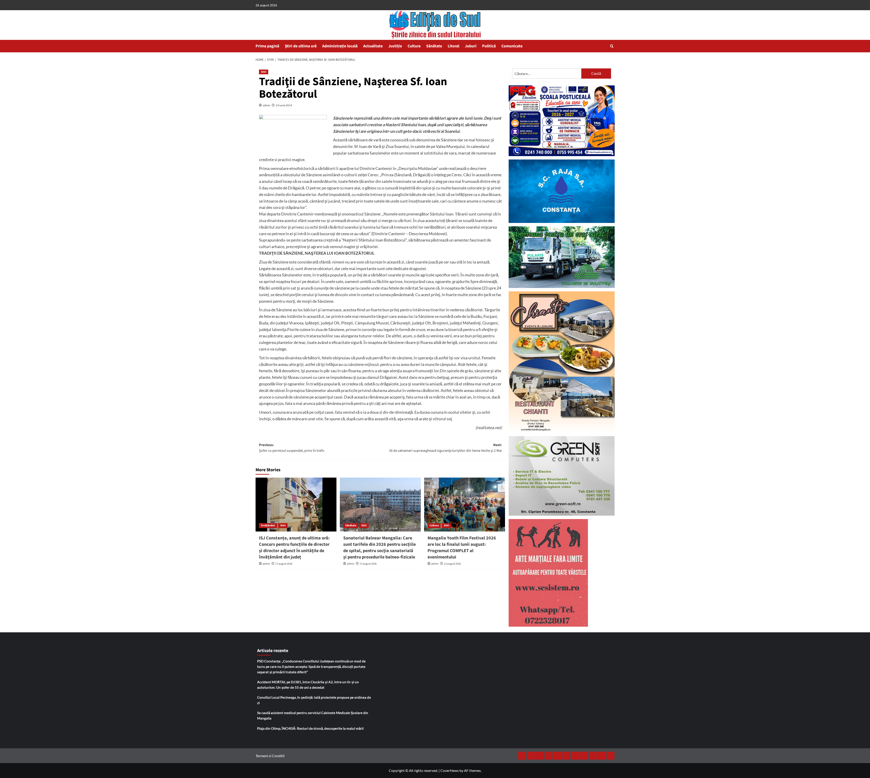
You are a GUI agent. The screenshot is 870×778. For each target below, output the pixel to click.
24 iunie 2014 (284, 105)
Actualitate (373, 46)
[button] (612, 46)
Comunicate (511, 46)
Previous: (291, 447)
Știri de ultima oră (301, 46)
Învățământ (268, 525)
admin (266, 105)
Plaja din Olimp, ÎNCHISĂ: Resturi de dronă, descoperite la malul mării (310, 728)
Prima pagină (267, 46)
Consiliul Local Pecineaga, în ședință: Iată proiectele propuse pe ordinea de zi (314, 700)
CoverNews (449, 770)
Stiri (263, 72)
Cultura (414, 46)
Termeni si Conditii (270, 756)
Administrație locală (340, 46)
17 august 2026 (283, 564)
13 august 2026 (452, 564)
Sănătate (434, 46)
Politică (489, 46)
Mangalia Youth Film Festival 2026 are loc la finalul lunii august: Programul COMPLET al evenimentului (462, 547)
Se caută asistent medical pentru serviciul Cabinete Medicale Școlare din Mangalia (312, 715)
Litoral (453, 46)
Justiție (395, 46)
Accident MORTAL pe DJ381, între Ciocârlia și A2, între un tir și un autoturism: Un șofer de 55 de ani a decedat (308, 684)
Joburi (470, 46)
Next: (445, 447)
